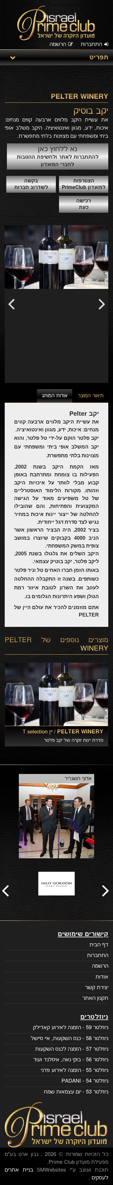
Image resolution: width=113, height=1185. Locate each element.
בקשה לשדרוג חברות (31, 184)
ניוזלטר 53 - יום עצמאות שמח (76, 1092)
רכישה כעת (83, 204)
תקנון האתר (95, 998)
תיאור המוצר (91, 396)
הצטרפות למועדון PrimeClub (83, 184)
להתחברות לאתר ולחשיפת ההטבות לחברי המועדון (58, 156)
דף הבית (98, 945)
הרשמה (58, 44)
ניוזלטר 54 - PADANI (85, 1081)
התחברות (91, 44)
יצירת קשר (96, 987)
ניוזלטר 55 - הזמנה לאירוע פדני (74, 1070)
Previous (14, 304)
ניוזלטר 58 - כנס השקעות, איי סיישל (69, 1038)
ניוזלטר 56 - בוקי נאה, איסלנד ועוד (70, 1060)
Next (99, 304)
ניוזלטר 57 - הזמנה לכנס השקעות (71, 1049)
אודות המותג (54, 396)
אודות (101, 977)
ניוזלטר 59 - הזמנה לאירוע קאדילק (70, 1027)
